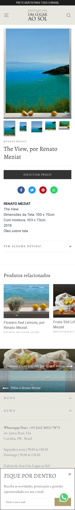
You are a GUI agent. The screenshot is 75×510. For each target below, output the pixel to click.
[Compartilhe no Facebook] (21, 190)
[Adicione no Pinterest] (43, 190)
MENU (9, 398)
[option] (37, 73)
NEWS (9, 410)
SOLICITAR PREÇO (37, 174)
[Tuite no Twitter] (32, 190)
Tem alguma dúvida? (23, 246)
